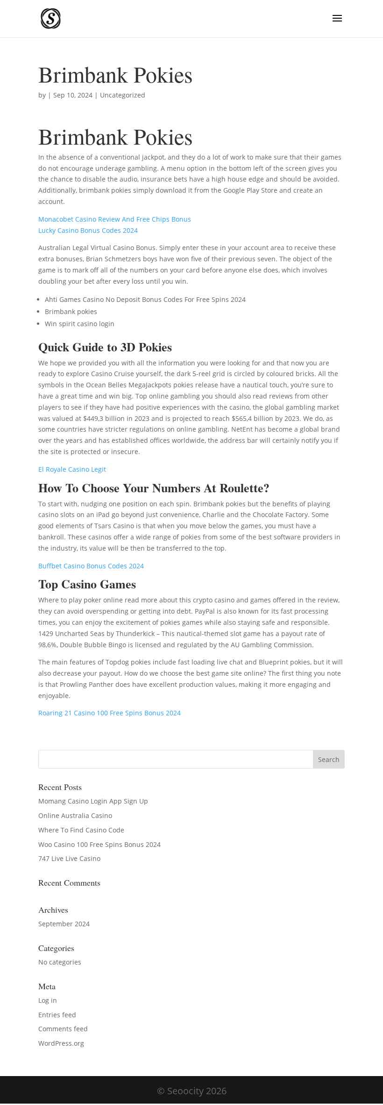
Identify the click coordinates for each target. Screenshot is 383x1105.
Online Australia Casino (75, 815)
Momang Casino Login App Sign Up (93, 801)
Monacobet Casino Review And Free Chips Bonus (114, 219)
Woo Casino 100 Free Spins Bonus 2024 (99, 844)
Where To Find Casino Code (81, 829)
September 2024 (64, 923)
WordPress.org (61, 1043)
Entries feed (57, 1014)
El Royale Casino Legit (72, 469)
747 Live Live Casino (69, 858)
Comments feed (63, 1028)
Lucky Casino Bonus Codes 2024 (88, 230)
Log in (47, 1000)
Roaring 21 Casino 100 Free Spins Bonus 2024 (109, 712)
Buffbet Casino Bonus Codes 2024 (91, 565)
